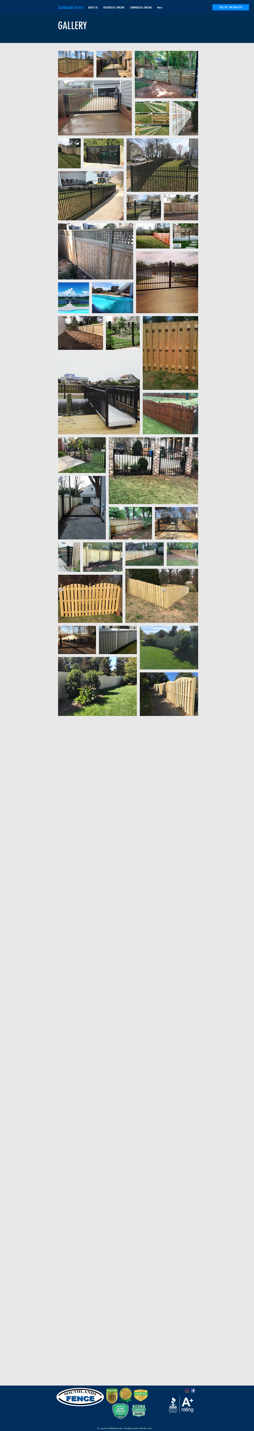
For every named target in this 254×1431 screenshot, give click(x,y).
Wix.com (147, 1428)
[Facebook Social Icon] (193, 1390)
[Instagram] (187, 1390)
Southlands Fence (70, 7)
